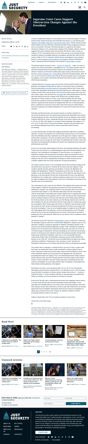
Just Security (79, 348)
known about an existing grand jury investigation (52, 88)
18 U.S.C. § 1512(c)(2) (64, 65)
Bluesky (13, 69)
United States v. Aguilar (73, 61)
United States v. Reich (62, 220)
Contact (6, 434)
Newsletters (52, 2)
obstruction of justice (18, 55)
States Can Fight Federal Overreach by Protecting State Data (31, 341)
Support (41, 2)
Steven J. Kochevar (37, 346)
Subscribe (75, 403)
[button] (84, 7)
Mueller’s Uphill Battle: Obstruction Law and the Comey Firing (51, 43)
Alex (6, 67)
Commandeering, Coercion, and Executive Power (54, 341)
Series (16, 426)
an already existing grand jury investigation (54, 59)
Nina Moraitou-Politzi (51, 389)
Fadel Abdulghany (37, 386)
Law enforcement (7, 55)
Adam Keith (57, 387)
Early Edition (7, 403)
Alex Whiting (8, 39)
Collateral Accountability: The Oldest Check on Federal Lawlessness (11, 341)
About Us (6, 423)
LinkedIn (19, 69)
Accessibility (56, 440)
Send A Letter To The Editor (16, 93)
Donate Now (43, 432)
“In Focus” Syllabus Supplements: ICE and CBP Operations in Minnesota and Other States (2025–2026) (76, 342)
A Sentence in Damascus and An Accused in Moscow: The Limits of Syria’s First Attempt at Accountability (33, 381)
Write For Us (7, 430)
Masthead (31, 2)
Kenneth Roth (30, 387)
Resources (18, 429)
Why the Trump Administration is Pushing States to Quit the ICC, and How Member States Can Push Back (53, 382)
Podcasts (18, 434)
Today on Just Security (11, 405)
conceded (60, 94)
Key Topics (18, 423)
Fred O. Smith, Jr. (15, 346)
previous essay (50, 84)
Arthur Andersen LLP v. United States (49, 74)
